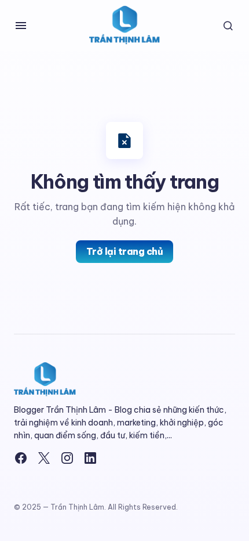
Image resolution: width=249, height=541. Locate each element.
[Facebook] (20, 458)
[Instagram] (67, 458)
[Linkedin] (90, 458)
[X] (44, 458)
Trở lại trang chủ (124, 251)
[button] (21, 26)
